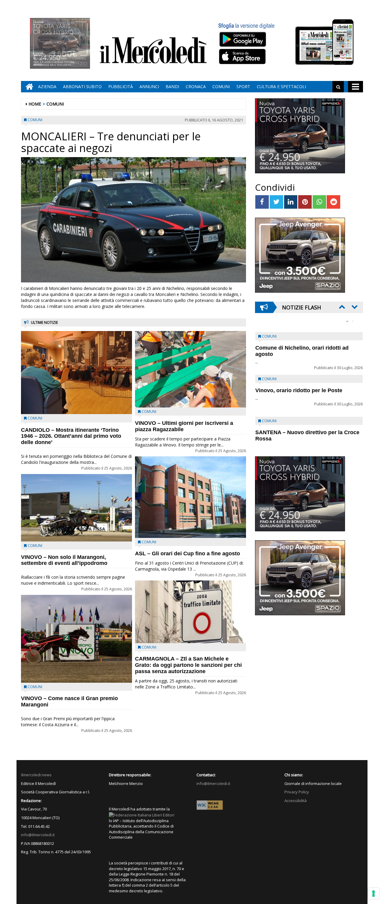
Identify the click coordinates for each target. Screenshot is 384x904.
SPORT (243, 86)
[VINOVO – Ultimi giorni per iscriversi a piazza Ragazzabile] (190, 369)
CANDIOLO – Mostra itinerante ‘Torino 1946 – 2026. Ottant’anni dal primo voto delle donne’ (71, 436)
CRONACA (196, 86)
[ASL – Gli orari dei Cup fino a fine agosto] (190, 497)
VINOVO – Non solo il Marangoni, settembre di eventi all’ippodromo (64, 560)
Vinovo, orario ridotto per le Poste (298, 337)
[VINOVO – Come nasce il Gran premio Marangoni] (76, 639)
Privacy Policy (296, 792)
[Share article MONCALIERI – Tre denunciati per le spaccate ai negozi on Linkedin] (291, 202)
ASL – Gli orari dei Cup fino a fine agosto (187, 553)
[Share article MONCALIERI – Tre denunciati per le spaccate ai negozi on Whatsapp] (319, 202)
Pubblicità (120, 86)
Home (34, 104)
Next (354, 306)
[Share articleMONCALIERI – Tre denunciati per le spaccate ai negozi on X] (276, 202)
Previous (341, 306)
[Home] (28, 86)
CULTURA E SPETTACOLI (281, 86)
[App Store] (243, 57)
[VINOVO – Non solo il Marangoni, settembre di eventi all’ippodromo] (76, 508)
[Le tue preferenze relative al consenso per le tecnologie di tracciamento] (373, 893)
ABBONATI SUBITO (82, 86)
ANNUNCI (149, 86)
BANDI (172, 86)
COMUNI (221, 86)
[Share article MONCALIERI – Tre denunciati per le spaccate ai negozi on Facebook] (262, 202)
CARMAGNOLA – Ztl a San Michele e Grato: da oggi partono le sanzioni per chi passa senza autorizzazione (188, 665)
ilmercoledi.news (36, 774)
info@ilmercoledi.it (38, 834)
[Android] (242, 39)
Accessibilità (295, 800)
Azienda (47, 86)
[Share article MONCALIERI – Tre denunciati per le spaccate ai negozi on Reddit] (333, 202)
